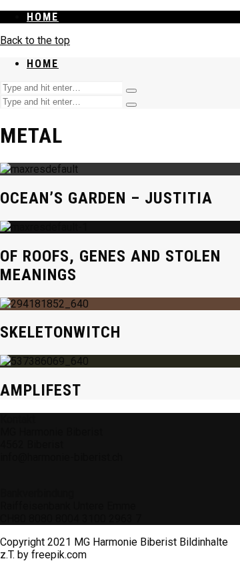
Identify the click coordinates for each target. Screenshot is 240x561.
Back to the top (35, 40)
